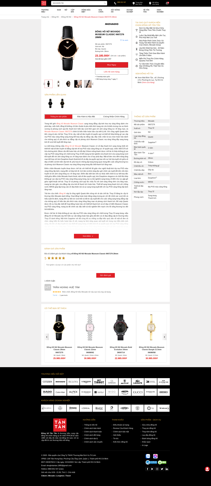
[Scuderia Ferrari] (125, 381)
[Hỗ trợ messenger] (155, 456)
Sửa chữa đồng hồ (149, 425)
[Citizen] (47, 381)
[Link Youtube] (152, 469)
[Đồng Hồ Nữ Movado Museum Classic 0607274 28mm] (50, 104)
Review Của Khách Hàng (123, 428)
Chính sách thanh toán (93, 432)
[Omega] (112, 381)
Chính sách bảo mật (121, 432)
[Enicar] (125, 392)
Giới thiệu (117, 435)
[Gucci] (138, 392)
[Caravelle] (99, 392)
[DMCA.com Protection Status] (162, 464)
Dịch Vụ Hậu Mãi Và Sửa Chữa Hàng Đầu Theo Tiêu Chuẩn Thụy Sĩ (152, 30)
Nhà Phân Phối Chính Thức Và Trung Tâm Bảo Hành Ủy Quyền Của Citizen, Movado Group (151, 43)
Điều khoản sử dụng (121, 425)
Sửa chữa (100, 11)
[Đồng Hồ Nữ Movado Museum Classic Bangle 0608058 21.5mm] (121, 339)
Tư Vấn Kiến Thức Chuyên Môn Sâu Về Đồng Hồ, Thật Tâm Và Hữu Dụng (151, 66)
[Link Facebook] (147, 469)
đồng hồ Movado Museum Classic (70, 124)
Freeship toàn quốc (103, 76)
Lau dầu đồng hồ (148, 435)
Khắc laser (146, 442)
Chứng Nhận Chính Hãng (114, 117)
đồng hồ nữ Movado (73, 146)
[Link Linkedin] (167, 469)
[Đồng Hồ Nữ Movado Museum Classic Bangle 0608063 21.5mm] (151, 339)
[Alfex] (73, 392)
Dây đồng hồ (115, 11)
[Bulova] (73, 381)
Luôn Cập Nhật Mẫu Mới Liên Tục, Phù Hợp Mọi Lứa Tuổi (152, 36)
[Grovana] (86, 392)
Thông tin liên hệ (90, 425)
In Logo (145, 445)
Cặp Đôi (72, 11)
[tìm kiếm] (105, 3)
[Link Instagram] (157, 469)
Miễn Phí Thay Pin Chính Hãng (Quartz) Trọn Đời (151, 60)
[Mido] (112, 392)
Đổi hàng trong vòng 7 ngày (106, 79)
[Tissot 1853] (99, 381)
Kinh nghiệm (160, 11)
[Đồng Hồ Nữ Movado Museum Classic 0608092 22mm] (59, 339)
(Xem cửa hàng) (148, 82)
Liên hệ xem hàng (112, 72)
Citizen (44, 476)
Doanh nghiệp (130, 11)
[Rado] (47, 392)
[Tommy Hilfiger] (151, 381)
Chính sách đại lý (91, 438)
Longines (60, 476)
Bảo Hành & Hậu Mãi (86, 117)
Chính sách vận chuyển (93, 442)
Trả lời (55, 295)
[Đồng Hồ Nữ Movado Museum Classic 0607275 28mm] (62, 104)
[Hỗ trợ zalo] (148, 456)
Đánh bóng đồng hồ (150, 438)
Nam (59, 10)
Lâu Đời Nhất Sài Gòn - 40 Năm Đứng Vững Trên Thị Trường (151, 49)
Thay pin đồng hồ (149, 428)
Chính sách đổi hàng (92, 435)
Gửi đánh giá (105, 275)
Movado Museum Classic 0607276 (58, 131)
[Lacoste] (138, 381)
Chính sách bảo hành (92, 428)
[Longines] (86, 381)
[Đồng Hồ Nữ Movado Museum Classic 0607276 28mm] (48, 84)
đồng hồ (62, 193)
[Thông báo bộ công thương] (151, 464)
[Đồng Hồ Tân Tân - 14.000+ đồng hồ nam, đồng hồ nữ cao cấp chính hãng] (43, 3)
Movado (51, 476)
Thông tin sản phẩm (58, 117)
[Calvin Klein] (60, 392)
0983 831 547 (121, 2)
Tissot (68, 476)
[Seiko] (163, 392)
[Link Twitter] (162, 469)
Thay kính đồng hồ (149, 432)
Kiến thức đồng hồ (120, 442)
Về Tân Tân (146, 11)
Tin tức (116, 438)
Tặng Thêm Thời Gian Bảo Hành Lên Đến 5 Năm (152, 54)
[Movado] (112, 27)
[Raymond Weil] (151, 392)
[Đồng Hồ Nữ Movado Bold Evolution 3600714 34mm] (90, 339)
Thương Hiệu (45, 11)
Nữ (66, 10)
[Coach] (163, 381)
